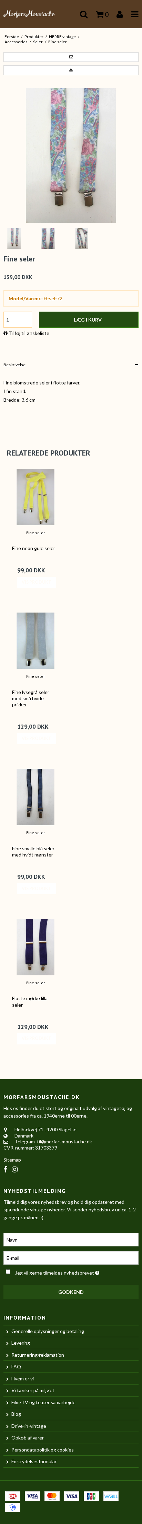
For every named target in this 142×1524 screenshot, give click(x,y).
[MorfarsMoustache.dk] (35, 14)
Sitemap (12, 1160)
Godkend (71, 1292)
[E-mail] (71, 1257)
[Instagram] (15, 1169)
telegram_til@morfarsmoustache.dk (54, 1141)
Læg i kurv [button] (88, 320)
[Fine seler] (35, 497)
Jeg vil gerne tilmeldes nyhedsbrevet (64, 1271)
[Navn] (71, 1239)
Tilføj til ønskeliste (29, 333)
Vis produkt (36, 582)
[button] (71, 57)
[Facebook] (5, 1169)
